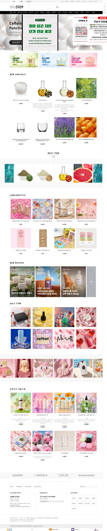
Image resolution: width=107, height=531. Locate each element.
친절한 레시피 (19, 12)
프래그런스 (37, 12)
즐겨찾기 (95, 1)
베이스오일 (25, 12)
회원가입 (66, 1)
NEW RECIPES (17, 263)
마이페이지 (72, 1)
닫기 (50, 51)
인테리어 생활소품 (18, 389)
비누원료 (59, 12)
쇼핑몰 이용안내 (19, 486)
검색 (57, 7)
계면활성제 (54, 12)
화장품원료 (48, 12)
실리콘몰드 (76, 12)
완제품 (93, 12)
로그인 (62, 1)
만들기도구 (88, 12)
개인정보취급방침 (37, 486)
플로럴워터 (42, 12)
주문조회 (78, 1)
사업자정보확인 (55, 518)
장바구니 (84, 1)
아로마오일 (31, 12)
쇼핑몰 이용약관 (28, 486)
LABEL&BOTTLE (18, 195)
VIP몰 (21, 1)
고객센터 (90, 1)
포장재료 (82, 12)
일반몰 (13, 1)
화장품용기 (71, 12)
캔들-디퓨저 (65, 12)
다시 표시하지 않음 (81, 44)
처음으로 (11, 486)
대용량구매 (29, 1)
